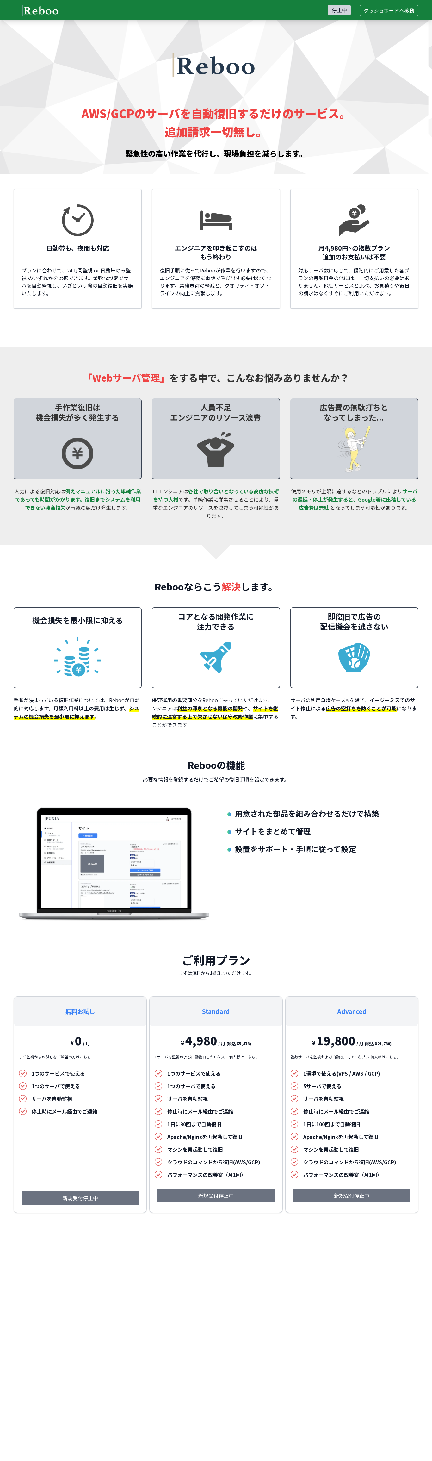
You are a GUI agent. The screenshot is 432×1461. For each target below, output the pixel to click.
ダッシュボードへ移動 (389, 10)
